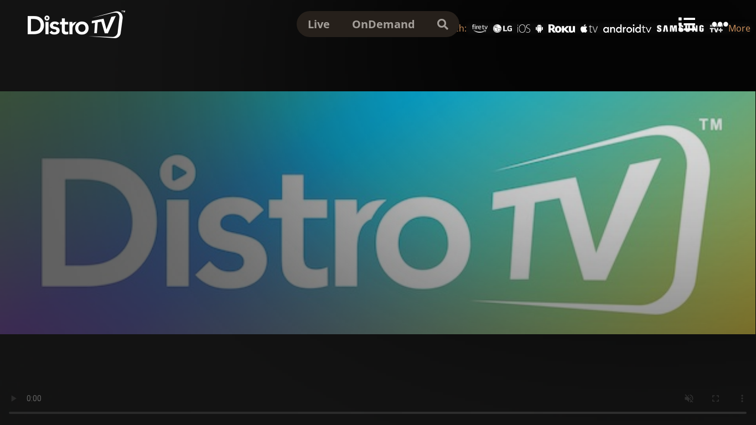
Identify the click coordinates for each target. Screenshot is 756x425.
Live (319, 24)
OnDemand (383, 24)
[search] (442, 24)
